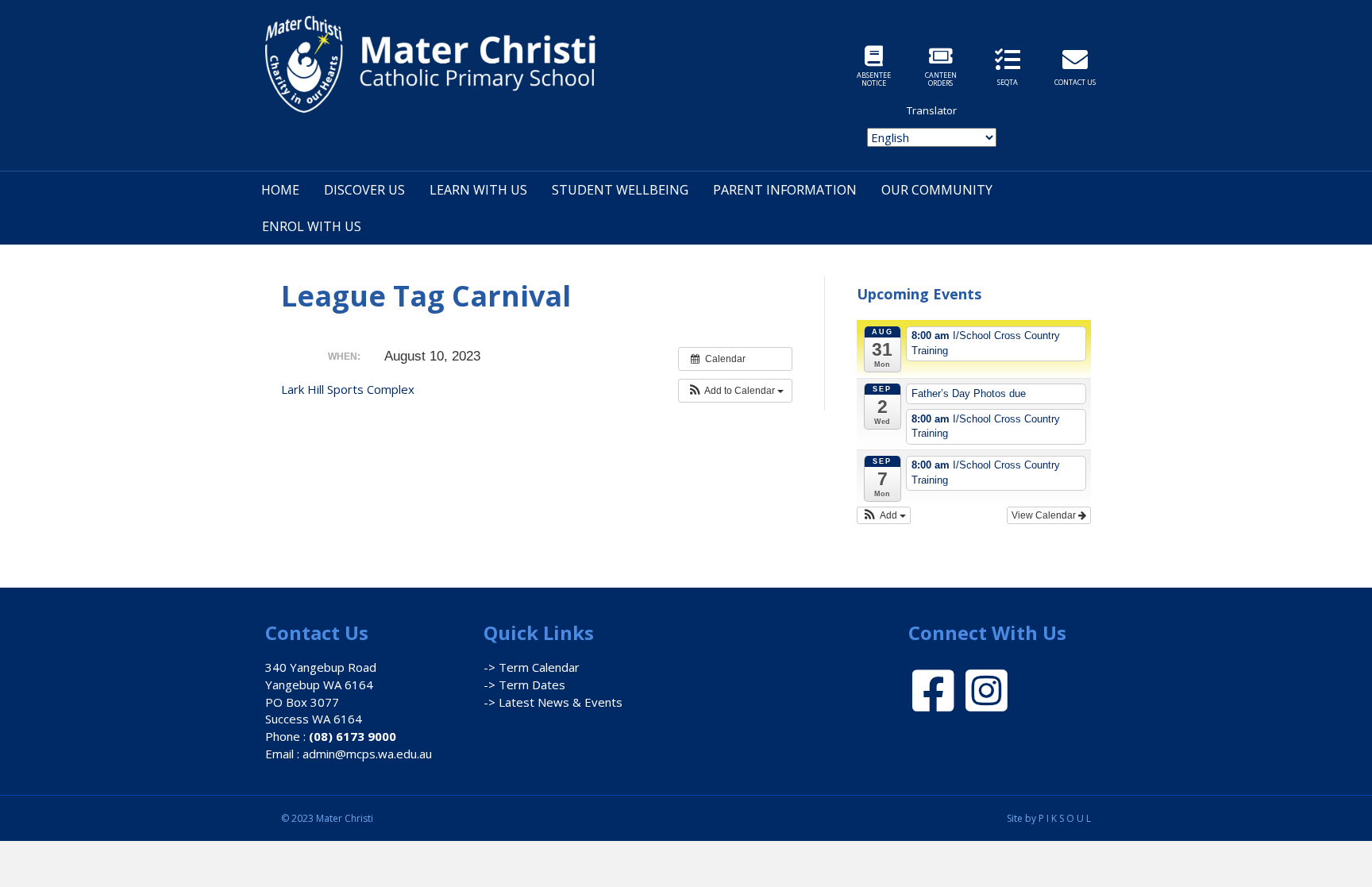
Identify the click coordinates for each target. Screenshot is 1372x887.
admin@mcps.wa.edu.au (367, 754)
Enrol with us (311, 226)
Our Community (936, 190)
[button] (735, 391)
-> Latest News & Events (553, 702)
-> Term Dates (524, 684)
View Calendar (1045, 515)
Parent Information (785, 190)
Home (280, 190)
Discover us (364, 190)
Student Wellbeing (620, 190)
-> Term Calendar (532, 667)
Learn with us (478, 190)
